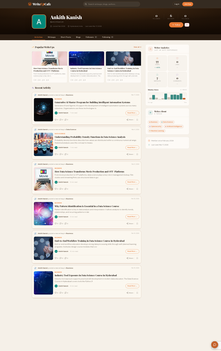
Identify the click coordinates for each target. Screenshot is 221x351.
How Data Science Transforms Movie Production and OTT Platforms (89, 171)
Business (58, 99)
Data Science (60, 134)
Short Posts (66, 37)
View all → (137, 47)
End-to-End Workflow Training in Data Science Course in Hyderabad (89, 240)
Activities (38, 37)
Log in (177, 4)
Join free (187, 4)
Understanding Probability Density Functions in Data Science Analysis (90, 137)
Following (107, 37)
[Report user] (187, 25)
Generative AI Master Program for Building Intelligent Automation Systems (92, 102)
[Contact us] (214, 344)
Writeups (52, 37)
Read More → (132, 113)
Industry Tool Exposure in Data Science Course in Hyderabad (86, 275)
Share (131, 120)
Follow (177, 25)
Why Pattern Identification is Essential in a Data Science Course (87, 206)
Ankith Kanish (63, 113)
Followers (91, 37)
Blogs (78, 37)
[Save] (137, 120)
